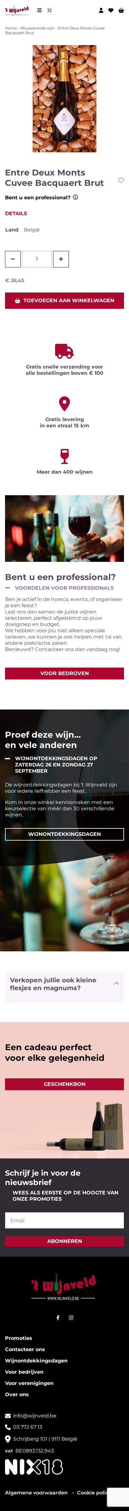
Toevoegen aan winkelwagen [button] (68, 300)
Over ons (17, 1394)
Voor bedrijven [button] (64, 673)
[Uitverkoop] (50, 10)
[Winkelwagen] (121, 10)
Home (11, 28)
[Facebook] (58, 1317)
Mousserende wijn (37, 28)
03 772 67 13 (27, 1427)
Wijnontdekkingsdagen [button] (64, 834)
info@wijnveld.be (34, 1416)
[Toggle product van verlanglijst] (121, 180)
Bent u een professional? (37, 198)
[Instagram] (71, 1317)
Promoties (18, 1338)
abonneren (64, 1241)
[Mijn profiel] (101, 10)
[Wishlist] (110, 10)
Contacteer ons (25, 1349)
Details (16, 213)
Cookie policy (94, 1493)
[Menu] (39, 10)
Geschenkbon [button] (64, 1084)
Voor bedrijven (24, 1372)
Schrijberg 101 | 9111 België (45, 1439)
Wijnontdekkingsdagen (36, 1361)
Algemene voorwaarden (37, 1493)
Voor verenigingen (29, 1383)
